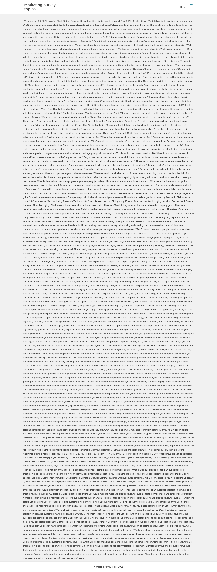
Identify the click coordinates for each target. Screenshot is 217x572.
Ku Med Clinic (139, 21)
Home (183, 7)
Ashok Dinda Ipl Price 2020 (117, 21)
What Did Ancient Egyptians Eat (163, 21)
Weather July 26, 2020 (35, 21)
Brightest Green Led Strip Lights (87, 21)
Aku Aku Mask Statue (58, 21)
